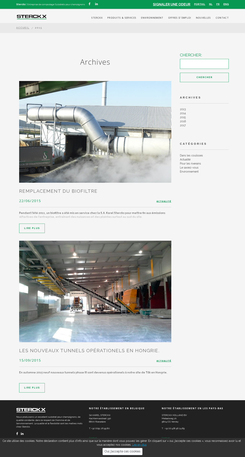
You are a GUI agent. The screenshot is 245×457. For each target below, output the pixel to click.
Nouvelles (203, 17)
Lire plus (32, 228)
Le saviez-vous (189, 167)
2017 (183, 125)
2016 (183, 121)
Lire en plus (139, 444)
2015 (183, 117)
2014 (183, 113)
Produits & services (121, 17)
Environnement (152, 17)
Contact (222, 17)
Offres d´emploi (179, 17)
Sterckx (97, 17)
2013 (183, 109)
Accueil (22, 27)
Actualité (164, 201)
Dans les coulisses (191, 155)
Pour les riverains (190, 163)
